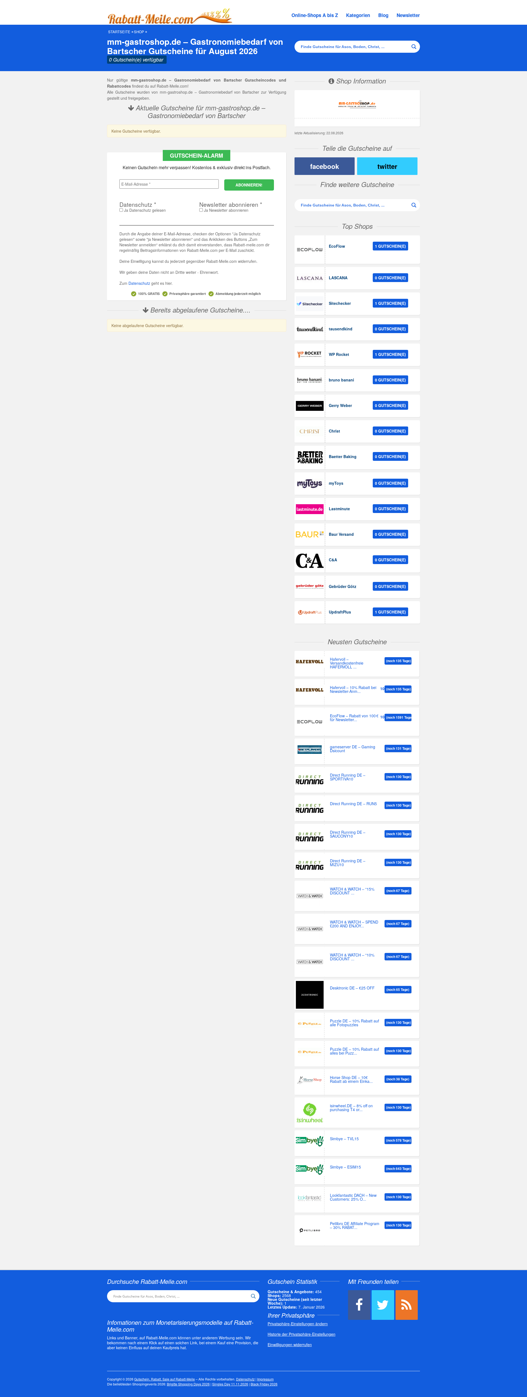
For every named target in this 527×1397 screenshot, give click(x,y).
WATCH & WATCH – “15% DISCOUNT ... (352, 891)
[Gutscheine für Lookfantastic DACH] (310, 1198)
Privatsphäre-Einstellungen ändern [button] (298, 1323)
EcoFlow (337, 246)
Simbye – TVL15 (344, 1139)
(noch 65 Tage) (397, 989)
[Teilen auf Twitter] (383, 1305)
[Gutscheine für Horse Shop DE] (310, 1080)
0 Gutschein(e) (390, 277)
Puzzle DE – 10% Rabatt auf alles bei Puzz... (354, 1051)
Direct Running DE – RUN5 (353, 804)
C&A (333, 559)
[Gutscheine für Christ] (310, 431)
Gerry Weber (340, 405)
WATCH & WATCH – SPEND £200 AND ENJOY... (354, 924)
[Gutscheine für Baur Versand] (310, 534)
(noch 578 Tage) (398, 1140)
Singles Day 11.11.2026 (230, 1384)
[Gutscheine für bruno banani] (310, 380)
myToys (336, 483)
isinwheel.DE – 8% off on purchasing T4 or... (351, 1108)
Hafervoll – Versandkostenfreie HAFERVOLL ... (346, 663)
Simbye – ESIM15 (345, 1167)
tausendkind (340, 328)
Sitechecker (340, 303)
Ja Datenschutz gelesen (144, 210)
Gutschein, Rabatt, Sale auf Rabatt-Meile (164, 1379)
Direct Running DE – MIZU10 (347, 863)
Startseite (119, 32)
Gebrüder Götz (342, 586)
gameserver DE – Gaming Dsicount (352, 749)
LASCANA (338, 277)
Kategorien (358, 15)
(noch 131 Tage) (398, 748)
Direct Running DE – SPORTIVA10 (347, 777)
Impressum (265, 1379)
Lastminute (339, 508)
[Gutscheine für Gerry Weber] (310, 406)
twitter (387, 166)
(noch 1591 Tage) (398, 717)
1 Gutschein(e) (390, 246)
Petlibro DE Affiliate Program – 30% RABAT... (354, 1226)
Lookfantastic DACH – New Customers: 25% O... (353, 1197)
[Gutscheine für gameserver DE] (310, 749)
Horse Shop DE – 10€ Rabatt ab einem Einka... (351, 1079)
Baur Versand (341, 534)
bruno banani (341, 380)
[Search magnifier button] (414, 47)
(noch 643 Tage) (398, 1168)
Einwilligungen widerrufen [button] (290, 1344)
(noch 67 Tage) (397, 890)
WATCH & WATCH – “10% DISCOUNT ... (352, 957)
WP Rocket (339, 354)
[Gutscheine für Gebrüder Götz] (310, 587)
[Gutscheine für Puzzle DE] (310, 1023)
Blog (383, 15)
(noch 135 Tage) (398, 660)
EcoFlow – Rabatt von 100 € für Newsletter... (354, 718)
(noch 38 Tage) (397, 1079)
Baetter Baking (343, 456)
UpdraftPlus (340, 612)
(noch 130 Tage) (398, 776)
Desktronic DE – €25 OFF (352, 988)
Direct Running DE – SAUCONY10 (347, 834)
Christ (334, 431)
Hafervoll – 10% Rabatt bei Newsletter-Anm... (353, 689)
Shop (139, 32)
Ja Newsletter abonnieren (225, 210)
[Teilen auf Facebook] (359, 1305)
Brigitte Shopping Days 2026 (188, 1384)
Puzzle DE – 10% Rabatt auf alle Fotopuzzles (354, 1023)
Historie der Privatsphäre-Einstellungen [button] (301, 1334)
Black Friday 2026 (264, 1384)
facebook (324, 166)
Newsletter (408, 15)
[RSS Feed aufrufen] (407, 1305)
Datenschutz (139, 283)
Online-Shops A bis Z (314, 15)
